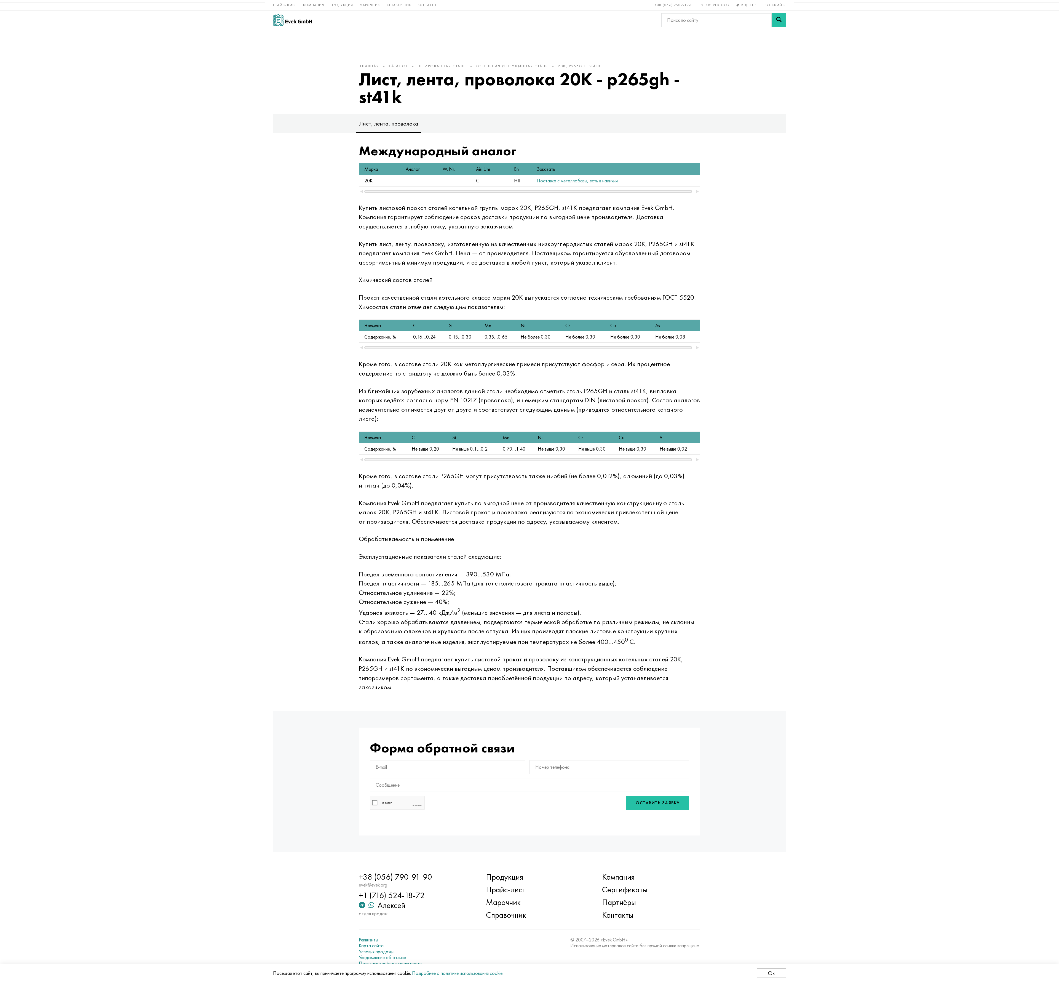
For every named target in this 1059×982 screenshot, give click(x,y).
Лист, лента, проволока (388, 123)
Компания (313, 5)
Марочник (370, 5)
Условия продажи (376, 952)
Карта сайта (371, 946)
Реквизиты (368, 940)
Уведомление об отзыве (382, 957)
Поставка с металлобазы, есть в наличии (577, 180)
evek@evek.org (714, 5)
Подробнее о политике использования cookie (457, 973)
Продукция (342, 5)
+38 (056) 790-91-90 (674, 5)
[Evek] (292, 20)
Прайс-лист (285, 5)
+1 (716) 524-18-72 (392, 895)
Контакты (427, 5)
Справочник (399, 5)
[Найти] (779, 20)
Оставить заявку (658, 803)
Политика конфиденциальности (390, 963)
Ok (771, 973)
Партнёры (619, 902)
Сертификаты (625, 890)
